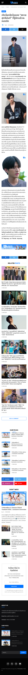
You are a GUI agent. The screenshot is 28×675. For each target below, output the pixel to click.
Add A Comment (14, 418)
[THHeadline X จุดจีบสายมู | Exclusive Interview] (6, 463)
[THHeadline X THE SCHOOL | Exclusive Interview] (6, 471)
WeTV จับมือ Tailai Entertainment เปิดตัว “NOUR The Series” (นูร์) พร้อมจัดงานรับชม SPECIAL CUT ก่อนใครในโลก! (14, 284)
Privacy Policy (15, 592)
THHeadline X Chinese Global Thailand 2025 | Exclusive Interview (18, 434)
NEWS (3, 11)
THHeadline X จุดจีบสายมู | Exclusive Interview (19, 461)
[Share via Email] (22, 29)
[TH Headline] (14, 2)
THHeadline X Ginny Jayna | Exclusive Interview (19, 452)
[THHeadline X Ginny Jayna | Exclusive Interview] (6, 454)
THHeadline (20, 669)
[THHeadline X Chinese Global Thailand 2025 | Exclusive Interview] (6, 435)
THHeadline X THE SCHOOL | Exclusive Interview (19, 469)
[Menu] (3, 2)
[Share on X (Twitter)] (14, 29)
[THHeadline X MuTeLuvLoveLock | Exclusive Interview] (6, 445)
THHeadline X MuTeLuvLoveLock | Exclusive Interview (17, 444)
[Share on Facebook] (6, 29)
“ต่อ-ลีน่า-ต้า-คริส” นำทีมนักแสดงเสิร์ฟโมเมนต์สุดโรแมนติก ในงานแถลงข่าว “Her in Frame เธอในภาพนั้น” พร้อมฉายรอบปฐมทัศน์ (14, 382)
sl (6, 25)
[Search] (25, 2)
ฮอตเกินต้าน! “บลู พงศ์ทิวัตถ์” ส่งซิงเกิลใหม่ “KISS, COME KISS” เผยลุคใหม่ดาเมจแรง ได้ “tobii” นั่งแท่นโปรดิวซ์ (14, 333)
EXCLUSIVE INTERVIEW (8, 504)
